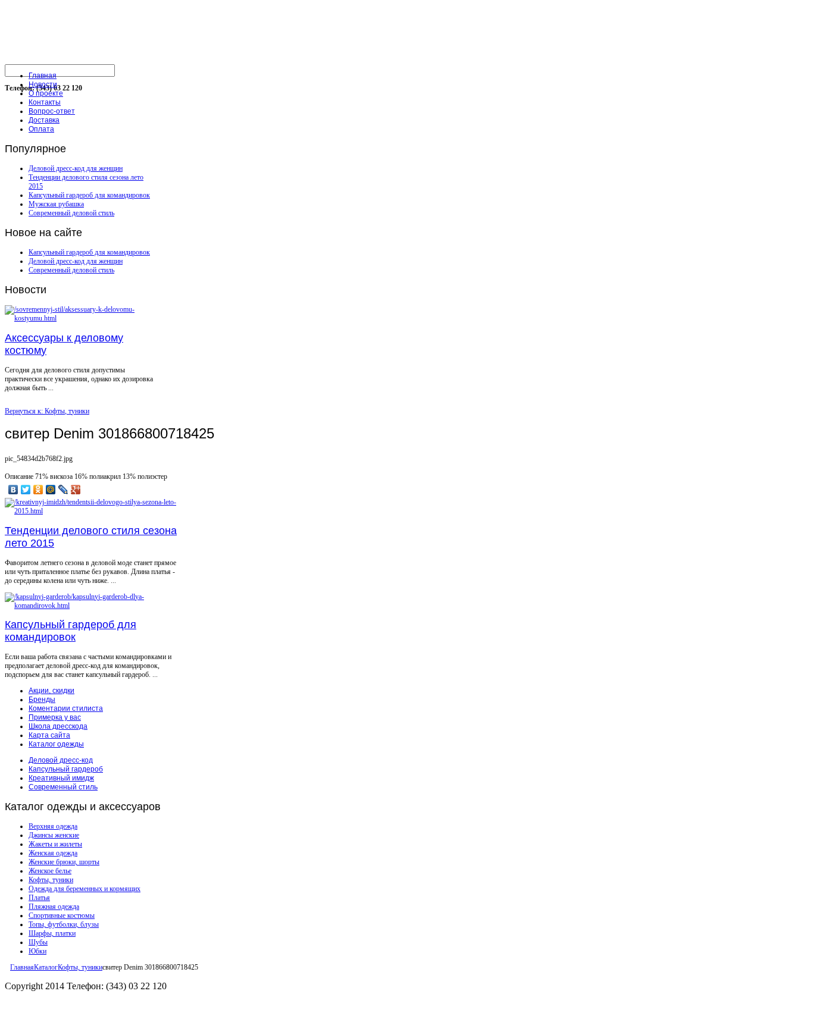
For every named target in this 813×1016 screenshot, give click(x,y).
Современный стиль (63, 787)
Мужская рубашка (56, 204)
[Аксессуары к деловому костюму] (79, 318)
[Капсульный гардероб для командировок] (94, 605)
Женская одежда (53, 853)
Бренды (42, 699)
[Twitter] (26, 489)
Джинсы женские (54, 835)
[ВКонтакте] (13, 489)
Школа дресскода (58, 726)
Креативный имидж (61, 778)
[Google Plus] (76, 489)
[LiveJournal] (63, 489)
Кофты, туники (51, 880)
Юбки (37, 951)
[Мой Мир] (51, 489)
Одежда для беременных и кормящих (84, 889)
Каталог (46, 967)
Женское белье (50, 871)
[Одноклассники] (38, 489)
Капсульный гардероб (66, 769)
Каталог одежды (56, 744)
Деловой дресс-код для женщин (76, 168)
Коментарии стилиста (66, 708)
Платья (39, 897)
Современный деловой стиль (71, 213)
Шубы (38, 942)
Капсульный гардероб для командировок (89, 195)
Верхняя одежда (53, 826)
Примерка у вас (55, 717)
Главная (22, 967)
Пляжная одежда (54, 906)
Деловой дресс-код (61, 760)
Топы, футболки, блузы (64, 924)
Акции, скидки (51, 690)
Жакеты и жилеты (55, 844)
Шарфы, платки (52, 933)
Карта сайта (49, 735)
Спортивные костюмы (62, 915)
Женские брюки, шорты (64, 862)
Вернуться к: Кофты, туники (47, 411)
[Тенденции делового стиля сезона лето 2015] (94, 511)
